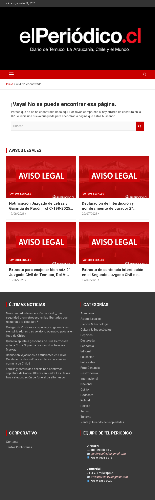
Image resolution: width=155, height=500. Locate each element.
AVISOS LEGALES (25, 150)
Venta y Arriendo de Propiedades (102, 422)
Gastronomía (89, 373)
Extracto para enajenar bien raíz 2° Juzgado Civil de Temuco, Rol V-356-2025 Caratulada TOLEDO (39, 274)
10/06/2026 (16, 280)
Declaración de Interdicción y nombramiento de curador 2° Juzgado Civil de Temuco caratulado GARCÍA (108, 211)
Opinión (85, 389)
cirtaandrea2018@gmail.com (109, 477)
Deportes (87, 335)
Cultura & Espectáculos (96, 329)
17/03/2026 (89, 280)
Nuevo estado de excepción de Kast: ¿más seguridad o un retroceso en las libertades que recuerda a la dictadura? (37, 317)
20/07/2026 (89, 213)
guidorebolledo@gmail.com (108, 453)
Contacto (12, 442)
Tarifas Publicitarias (19, 447)
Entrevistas (88, 362)
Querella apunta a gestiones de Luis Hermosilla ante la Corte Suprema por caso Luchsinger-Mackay (37, 345)
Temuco (86, 411)
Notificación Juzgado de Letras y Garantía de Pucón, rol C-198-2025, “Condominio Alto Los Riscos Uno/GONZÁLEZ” (40, 211)
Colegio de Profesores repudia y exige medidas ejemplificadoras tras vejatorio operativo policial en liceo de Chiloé (39, 331)
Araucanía (87, 313)
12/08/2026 (16, 213)
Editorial (86, 351)
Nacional (86, 384)
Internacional (89, 378)
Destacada (88, 340)
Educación (87, 357)
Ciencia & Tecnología (94, 324)
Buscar (140, 126)
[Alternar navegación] (11, 74)
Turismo (86, 417)
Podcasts (87, 395)
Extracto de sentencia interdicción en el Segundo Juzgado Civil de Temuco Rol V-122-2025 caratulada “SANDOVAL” (113, 277)
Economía (87, 346)
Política (85, 406)
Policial (85, 400)
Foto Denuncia (90, 368)
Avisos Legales (20, 193)
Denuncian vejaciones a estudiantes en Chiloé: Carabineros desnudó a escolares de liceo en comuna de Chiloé (36, 359)
